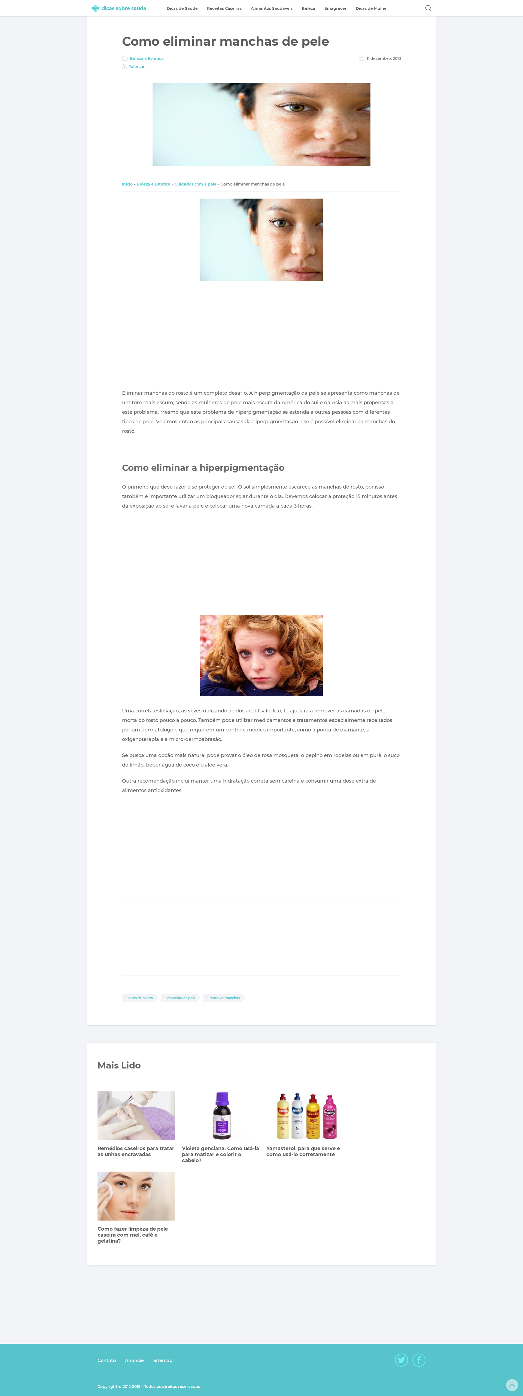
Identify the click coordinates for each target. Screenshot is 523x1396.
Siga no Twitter (401, 1360)
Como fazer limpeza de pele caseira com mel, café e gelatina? (133, 1235)
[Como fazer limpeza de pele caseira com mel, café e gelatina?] (136, 1197)
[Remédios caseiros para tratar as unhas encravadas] (136, 1116)
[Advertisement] (261, 336)
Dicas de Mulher (372, 8)
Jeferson (137, 66)
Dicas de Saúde (182, 8)
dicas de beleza (140, 998)
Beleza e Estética (147, 58)
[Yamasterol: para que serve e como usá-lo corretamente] (305, 1116)
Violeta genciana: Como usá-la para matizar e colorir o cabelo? (220, 1154)
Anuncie (134, 1360)
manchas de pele (181, 998)
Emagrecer (335, 8)
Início (127, 184)
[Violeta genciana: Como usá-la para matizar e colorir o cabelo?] (221, 1116)
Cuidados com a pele (196, 184)
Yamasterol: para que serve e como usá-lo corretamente (303, 1151)
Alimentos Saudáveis (272, 8)
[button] (428, 8)
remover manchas (224, 998)
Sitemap (162, 1360)
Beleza (308, 8)
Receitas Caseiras (224, 8)
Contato (107, 1360)
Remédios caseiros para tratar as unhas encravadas (136, 1151)
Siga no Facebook (418, 1360)
